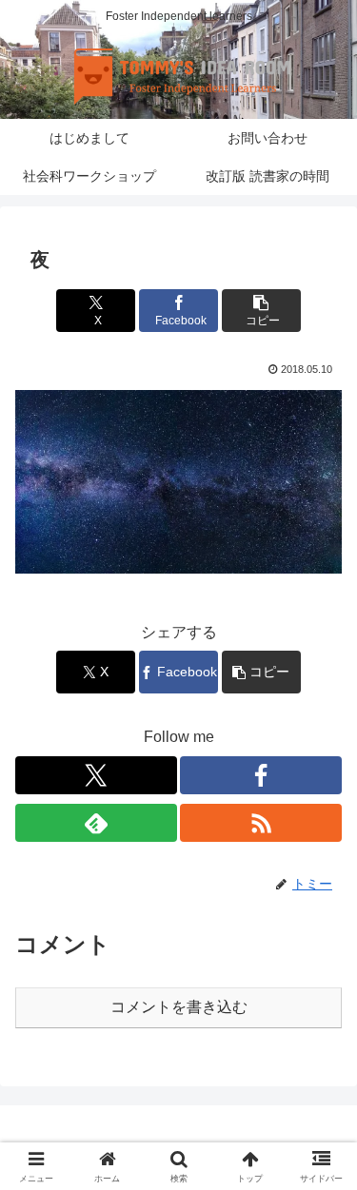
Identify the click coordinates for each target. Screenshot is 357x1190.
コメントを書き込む (179, 1007)
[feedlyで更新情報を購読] (96, 823)
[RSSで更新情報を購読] (261, 823)
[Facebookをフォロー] (261, 775)
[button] (261, 310)
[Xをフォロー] (96, 775)
